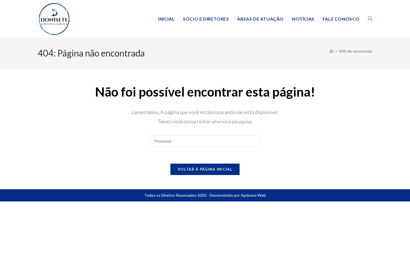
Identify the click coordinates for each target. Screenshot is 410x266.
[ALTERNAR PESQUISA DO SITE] (370, 19)
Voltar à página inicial (205, 169)
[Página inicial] (331, 51)
